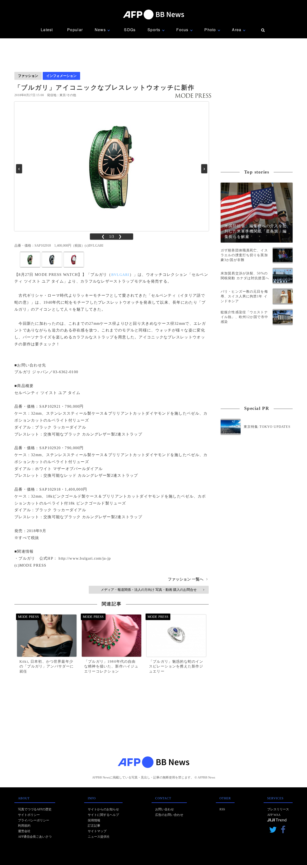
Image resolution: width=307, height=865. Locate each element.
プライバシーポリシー (33, 820)
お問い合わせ (164, 809)
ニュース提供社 (99, 836)
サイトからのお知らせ (103, 809)
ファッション (28, 76)
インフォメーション (61, 76)
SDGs (130, 29)
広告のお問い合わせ (169, 815)
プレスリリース (278, 809)
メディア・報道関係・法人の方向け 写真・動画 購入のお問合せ (152, 590)
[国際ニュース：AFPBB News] (153, 14)
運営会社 (24, 831)
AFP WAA (273, 815)
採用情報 (94, 820)
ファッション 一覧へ (187, 579)
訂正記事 (94, 825)
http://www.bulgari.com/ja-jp (85, 558)
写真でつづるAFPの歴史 (35, 809)
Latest (47, 29)
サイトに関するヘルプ (103, 815)
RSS (222, 809)
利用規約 (24, 825)
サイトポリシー (29, 815)
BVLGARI (120, 275)
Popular (75, 29)
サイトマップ (97, 831)
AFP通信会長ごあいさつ (35, 836)
